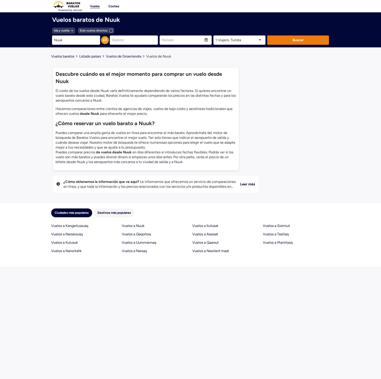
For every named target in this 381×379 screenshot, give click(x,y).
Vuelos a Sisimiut (276, 226)
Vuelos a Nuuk (133, 226)
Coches (113, 6)
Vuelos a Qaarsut (205, 242)
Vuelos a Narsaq (134, 251)
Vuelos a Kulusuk (64, 242)
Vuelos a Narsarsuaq (67, 234)
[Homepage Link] (66, 4)
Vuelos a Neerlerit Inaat (210, 251)
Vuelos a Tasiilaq (276, 234)
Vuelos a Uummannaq (139, 242)
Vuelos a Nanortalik (66, 251)
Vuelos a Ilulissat (205, 226)
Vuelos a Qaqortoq (136, 234)
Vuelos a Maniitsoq (278, 242)
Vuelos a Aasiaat (205, 234)
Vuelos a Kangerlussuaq (69, 226)
